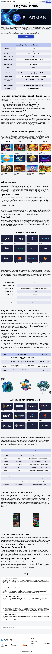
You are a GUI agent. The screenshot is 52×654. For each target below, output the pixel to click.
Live (19, 141)
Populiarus (6, 141)
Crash (31, 141)
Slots (44, 141)
